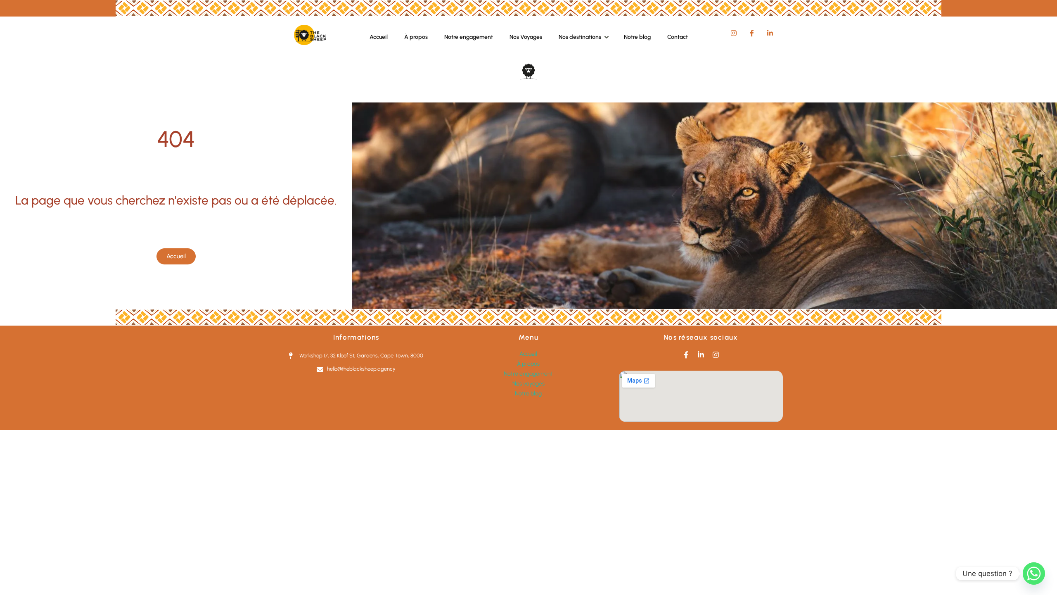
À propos (416, 36)
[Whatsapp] (1034, 573)
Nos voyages (528, 383)
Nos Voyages (526, 36)
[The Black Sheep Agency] (310, 43)
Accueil (379, 36)
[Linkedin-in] (700, 354)
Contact (677, 36)
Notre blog (637, 36)
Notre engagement (468, 36)
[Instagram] (715, 354)
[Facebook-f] (686, 354)
